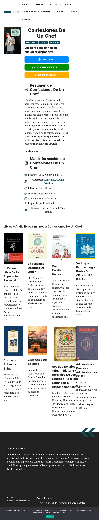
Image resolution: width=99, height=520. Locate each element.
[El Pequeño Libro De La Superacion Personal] (13, 262)
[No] (96, 513)
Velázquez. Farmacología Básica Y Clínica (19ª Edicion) (85, 271)
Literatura (37, 5)
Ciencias (26, 19)
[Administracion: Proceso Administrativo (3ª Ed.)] (87, 358)
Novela (61, 12)
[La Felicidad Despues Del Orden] (37, 257)
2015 (53, 198)
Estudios (54, 42)
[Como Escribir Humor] (61, 260)
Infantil (54, 5)
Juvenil (69, 5)
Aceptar (50, 516)
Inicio (25, 5)
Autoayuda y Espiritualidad (36, 12)
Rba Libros (45, 188)
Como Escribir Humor (57, 270)
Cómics (75, 12)
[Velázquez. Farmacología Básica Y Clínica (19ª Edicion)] (85, 257)
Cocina (43, 42)
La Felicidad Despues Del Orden (36, 268)
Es (54, 203)
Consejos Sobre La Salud (10, 364)
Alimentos (31, 42)
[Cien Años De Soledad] (37, 353)
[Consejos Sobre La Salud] (13, 354)
